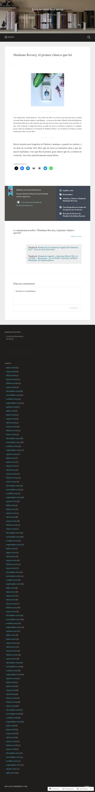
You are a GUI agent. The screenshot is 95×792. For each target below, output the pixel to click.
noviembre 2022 (13, 537)
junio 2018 (10, 729)
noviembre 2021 (13, 576)
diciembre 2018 (13, 710)
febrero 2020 (12, 655)
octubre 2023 (12, 493)
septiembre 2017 (13, 765)
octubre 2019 (12, 670)
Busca (88, 37)
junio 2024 (11, 462)
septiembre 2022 (13, 544)
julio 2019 (10, 682)
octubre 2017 (11, 761)
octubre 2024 (12, 446)
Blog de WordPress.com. (16, 787)
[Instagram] (50, 20)
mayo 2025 (11, 419)
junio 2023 (11, 509)
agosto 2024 (11, 454)
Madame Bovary (70, 201)
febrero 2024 (12, 478)
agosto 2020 (11, 631)
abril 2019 (10, 694)
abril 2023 (10, 517)
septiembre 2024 (13, 450)
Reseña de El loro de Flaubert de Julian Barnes (74, 214)
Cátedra (66, 198)
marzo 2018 (11, 741)
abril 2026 (10, 375)
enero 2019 (11, 706)
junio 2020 (11, 639)
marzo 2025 (11, 426)
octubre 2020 (12, 623)
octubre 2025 (12, 399)
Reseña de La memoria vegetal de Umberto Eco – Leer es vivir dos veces (53, 248)
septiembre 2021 (13, 584)
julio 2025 (10, 411)
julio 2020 (10, 635)
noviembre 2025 (13, 395)
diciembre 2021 (13, 572)
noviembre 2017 (13, 757)
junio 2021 (10, 592)
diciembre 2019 (13, 662)
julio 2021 (10, 588)
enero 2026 (11, 387)
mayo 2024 (11, 466)
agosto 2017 (11, 769)
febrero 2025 (11, 430)
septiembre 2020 (13, 627)
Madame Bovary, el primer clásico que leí (42, 55)
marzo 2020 (11, 651)
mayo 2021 (11, 596)
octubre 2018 (12, 717)
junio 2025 (11, 415)
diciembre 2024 (13, 438)
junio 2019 (10, 686)
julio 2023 (10, 505)
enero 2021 (11, 611)
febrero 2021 (11, 607)
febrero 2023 (11, 525)
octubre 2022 (12, 540)
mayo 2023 (11, 513)
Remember (68, 194)
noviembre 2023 (13, 489)
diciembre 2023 (13, 485)
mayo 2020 (11, 643)
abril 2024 (11, 470)
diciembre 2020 (13, 615)
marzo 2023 (11, 521)
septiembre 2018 (13, 722)
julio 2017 (10, 773)
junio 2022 (11, 552)
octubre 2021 (12, 580)
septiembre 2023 (13, 497)
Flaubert (82, 198)
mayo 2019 (11, 690)
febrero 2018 (11, 745)
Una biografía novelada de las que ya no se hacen (74, 208)
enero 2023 (11, 529)
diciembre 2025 (13, 391)
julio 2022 (10, 548)
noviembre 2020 (13, 619)
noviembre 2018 (13, 714)
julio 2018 (10, 725)
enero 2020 (11, 659)
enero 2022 (11, 568)
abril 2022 (10, 556)
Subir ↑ (87, 787)
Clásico (74, 198)
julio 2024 (10, 458)
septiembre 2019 (13, 674)
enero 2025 (11, 434)
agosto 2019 (11, 678)
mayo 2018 (11, 733)
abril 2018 (10, 737)
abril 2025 (10, 422)
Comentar (73, 308)
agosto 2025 (11, 407)
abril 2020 (11, 647)
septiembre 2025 (13, 403)
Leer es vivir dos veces (47, 9)
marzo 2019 (11, 698)
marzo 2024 (11, 474)
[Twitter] (45, 20)
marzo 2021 (11, 603)
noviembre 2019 (13, 666)
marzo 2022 (11, 560)
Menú (11, 37)
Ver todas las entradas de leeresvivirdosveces (29, 204)
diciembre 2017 (13, 753)
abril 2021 (10, 599)
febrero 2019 (11, 702)
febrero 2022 (12, 564)
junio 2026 (11, 367)
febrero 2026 (12, 383)
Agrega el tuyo (76, 236)
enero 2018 (11, 749)
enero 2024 (11, 481)
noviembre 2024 (13, 442)
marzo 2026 (11, 379)
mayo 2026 (11, 371)
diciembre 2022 (13, 533)
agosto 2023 (11, 501)
